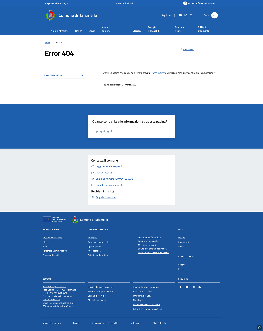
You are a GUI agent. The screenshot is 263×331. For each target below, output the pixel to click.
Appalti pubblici (95, 246)
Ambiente (92, 237)
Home (47, 42)
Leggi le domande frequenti (100, 287)
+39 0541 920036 (51, 299)
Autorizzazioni (94, 250)
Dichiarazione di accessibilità (146, 304)
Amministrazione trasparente (147, 287)
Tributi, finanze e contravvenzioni (153, 252)
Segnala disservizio (97, 295)
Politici (46, 246)
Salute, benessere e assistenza (152, 248)
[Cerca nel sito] (214, 15)
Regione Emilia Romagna (56, 3)
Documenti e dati (51, 255)
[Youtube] (179, 15)
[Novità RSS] (190, 15)
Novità (78, 31)
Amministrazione (60, 31)
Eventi (181, 269)
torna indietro (159, 73)
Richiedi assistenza (97, 300)
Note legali (138, 300)
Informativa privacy (142, 295)
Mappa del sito (159, 323)
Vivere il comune (106, 29)
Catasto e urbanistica (98, 255)
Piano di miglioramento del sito (147, 308)
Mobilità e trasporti (147, 245)
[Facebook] (173, 15)
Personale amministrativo (55, 250)
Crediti (76, 323)
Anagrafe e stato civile (98, 242)
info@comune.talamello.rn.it (62, 302)
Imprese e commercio (148, 241)
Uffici (45, 242)
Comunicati (183, 242)
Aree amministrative (52, 237)
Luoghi (181, 264)
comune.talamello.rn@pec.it (60, 306)
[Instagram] (184, 15)
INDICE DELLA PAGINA (53, 75)
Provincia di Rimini (124, 3)
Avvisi (181, 246)
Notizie (181, 237)
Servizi (92, 31)
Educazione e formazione (149, 237)
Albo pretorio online (142, 291)
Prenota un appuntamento (100, 291)
